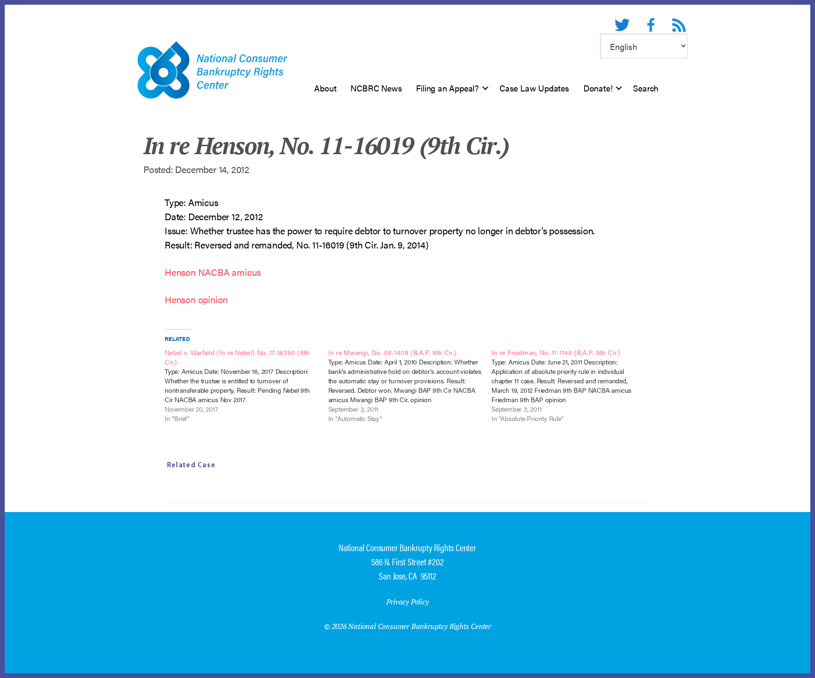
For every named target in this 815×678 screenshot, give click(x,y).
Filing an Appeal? (447, 88)
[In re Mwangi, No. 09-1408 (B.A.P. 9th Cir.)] (410, 385)
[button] (485, 88)
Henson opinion (196, 299)
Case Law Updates (534, 88)
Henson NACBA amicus (213, 272)
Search (645, 88)
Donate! (598, 88)
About (325, 88)
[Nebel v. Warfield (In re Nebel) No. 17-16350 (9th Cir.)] (246, 385)
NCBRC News (376, 88)
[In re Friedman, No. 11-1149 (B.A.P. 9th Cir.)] (573, 385)
